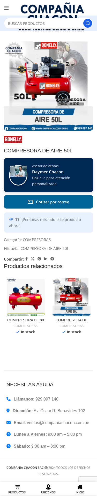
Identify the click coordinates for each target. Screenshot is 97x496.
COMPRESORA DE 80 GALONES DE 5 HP (25, 322)
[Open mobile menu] (6, 8)
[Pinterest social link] (39, 258)
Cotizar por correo (52, 201)
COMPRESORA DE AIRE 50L (44, 248)
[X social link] (32, 258)
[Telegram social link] (52, 258)
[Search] (87, 23)
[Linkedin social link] (46, 258)
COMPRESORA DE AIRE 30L (71, 322)
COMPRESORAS (37, 239)
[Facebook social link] (26, 258)
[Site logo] (53, 16)
